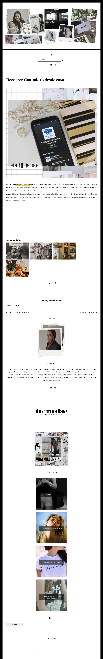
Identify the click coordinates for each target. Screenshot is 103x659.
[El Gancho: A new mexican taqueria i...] (17, 276)
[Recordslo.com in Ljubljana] (41, 259)
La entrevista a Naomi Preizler (51, 528)
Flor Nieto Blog (46, 649)
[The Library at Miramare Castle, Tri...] (64, 259)
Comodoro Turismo (23, 184)
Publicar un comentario (13, 305)
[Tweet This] (49, 283)
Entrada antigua (88, 312)
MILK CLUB (51, 495)
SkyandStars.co (70, 649)
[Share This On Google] (55, 283)
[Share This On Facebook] (47, 283)
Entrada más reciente (18, 312)
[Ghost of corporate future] (17, 259)
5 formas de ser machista (51, 562)
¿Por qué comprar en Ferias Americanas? (51, 597)
